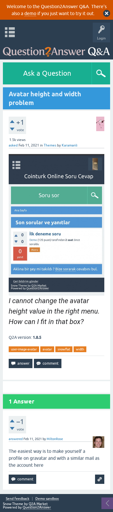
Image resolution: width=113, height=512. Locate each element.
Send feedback (17, 499)
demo (30, 13)
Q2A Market (38, 504)
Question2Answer (37, 507)
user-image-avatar (24, 349)
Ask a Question (47, 73)
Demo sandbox (47, 499)
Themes (50, 145)
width (80, 349)
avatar (47, 349)
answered (16, 439)
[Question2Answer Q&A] (56, 49)
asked (13, 145)
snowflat (64, 349)
